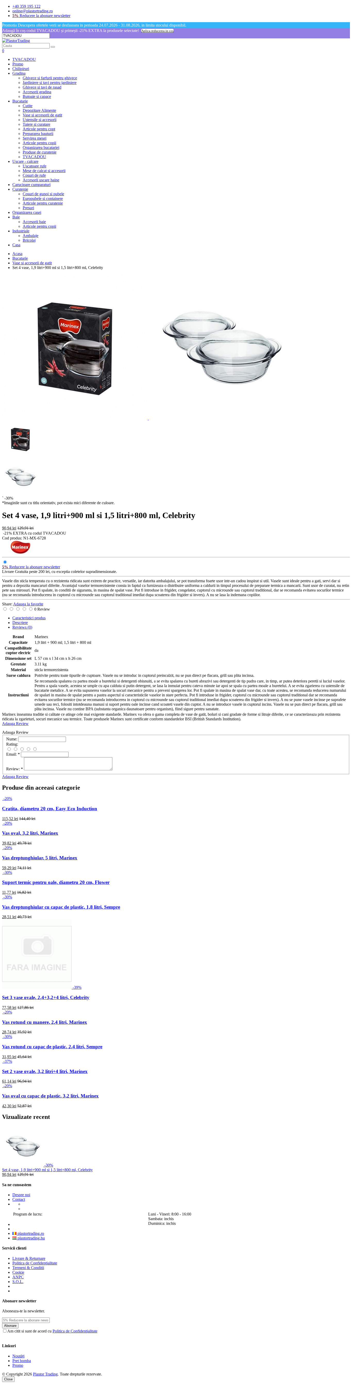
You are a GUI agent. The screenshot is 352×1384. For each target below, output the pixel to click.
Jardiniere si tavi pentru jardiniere (50, 82)
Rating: (12, 744)
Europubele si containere (43, 198)
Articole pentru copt (39, 129)
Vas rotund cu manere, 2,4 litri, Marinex (44, 1022)
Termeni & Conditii (28, 1267)
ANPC (18, 1277)
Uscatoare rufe (34, 166)
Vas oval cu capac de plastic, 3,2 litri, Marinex (50, 1096)
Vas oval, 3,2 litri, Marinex (30, 833)
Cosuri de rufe (34, 175)
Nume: (11, 739)
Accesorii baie (34, 222)
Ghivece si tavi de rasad (42, 87)
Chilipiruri (20, 68)
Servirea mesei (34, 138)
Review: (14, 769)
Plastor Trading (45, 1374)
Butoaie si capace (37, 96)
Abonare (10, 1326)
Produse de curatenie (39, 152)
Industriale (20, 231)
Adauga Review (15, 723)
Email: (13, 754)
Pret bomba (21, 1360)
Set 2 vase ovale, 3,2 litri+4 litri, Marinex (45, 1071)
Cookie (18, 1272)
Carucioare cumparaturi (31, 184)
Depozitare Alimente (39, 110)
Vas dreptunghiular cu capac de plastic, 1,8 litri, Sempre (61, 907)
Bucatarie (20, 101)
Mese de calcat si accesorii (44, 170)
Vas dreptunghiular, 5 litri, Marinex (39, 857)
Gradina (19, 73)
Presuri (28, 208)
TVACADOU (24, 59)
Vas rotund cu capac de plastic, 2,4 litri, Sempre (52, 1046)
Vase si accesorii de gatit (42, 115)
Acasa (17, 253)
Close (8, 1379)
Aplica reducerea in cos (157, 31)
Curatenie (20, 189)
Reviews (22, 627)
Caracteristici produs (29, 618)
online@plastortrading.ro (32, 11)
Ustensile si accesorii (39, 119)
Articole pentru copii (39, 143)
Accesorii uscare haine (41, 180)
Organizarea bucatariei (41, 147)
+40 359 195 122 (26, 6)
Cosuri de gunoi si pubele (43, 194)
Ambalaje (30, 235)
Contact (18, 1199)
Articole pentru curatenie (43, 203)
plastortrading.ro (30, 1233)
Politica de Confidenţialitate (34, 1263)
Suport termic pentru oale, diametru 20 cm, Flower (56, 882)
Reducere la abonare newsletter (41, 15)
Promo (17, 64)
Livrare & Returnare (28, 1258)
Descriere (20, 622)
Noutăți (18, 1356)
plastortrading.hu (30, 1238)
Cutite (27, 106)
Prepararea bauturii (38, 133)
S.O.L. (17, 1281)
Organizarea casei (26, 212)
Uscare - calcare (25, 161)
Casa (16, 245)
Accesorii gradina (37, 92)
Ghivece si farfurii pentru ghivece (50, 78)
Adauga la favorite (28, 604)
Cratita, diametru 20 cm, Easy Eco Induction (49, 808)
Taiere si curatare (36, 124)
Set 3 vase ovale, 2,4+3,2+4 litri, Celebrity (45, 997)
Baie (16, 217)
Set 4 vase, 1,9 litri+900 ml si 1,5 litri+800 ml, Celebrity (47, 1170)
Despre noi (21, 1195)
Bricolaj (29, 240)
